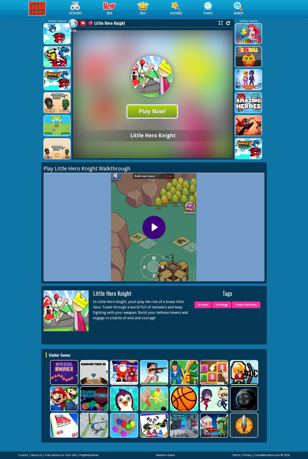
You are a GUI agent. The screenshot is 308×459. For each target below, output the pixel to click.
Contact (23, 455)
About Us (36, 455)
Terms (236, 455)
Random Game (165, 455)
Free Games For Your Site (60, 455)
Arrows (203, 304)
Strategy (222, 304)
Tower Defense (246, 304)
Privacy (247, 455)
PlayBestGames (89, 455)
